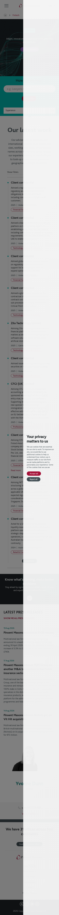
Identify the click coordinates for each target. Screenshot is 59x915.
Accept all (34, 473)
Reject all (34, 479)
